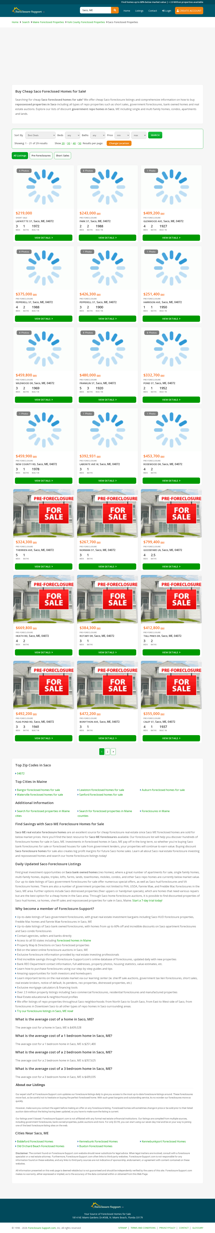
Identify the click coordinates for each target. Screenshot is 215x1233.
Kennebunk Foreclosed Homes (98, 1141)
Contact (152, 10)
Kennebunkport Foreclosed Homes (164, 1141)
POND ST (148, 383)
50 (79, 143)
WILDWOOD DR (24, 383)
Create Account (190, 10)
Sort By (18, 135)
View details (43, 237)
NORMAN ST (87, 550)
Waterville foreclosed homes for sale (40, 794)
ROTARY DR (86, 636)
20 (63, 143)
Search (155, 135)
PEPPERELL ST (23, 302)
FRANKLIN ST (87, 383)
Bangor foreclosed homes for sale (38, 790)
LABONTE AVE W (89, 464)
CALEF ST (148, 721)
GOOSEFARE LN (152, 550)
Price (110, 135)
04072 (21, 773)
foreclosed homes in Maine (74, 940)
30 (68, 143)
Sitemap (122, 1227)
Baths (85, 135)
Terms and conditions (143, 1227)
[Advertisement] (107, 59)
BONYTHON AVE (89, 721)
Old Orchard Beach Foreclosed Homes (40, 1146)
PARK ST (84, 221)
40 (74, 143)
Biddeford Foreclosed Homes (35, 1141)
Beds (60, 135)
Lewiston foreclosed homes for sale (101, 790)
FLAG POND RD (24, 721)
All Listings (20, 155)
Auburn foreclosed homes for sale (163, 790)
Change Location (119, 143)
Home (126, 10)
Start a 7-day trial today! (147, 900)
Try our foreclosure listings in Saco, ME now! (45, 1011)
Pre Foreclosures (41, 155)
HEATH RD (22, 636)
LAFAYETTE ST (24, 221)
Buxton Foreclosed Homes (95, 1146)
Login (167, 10)
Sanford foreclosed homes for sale (101, 794)
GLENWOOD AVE (152, 221)
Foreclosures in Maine (156, 811)
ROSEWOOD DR (152, 464)
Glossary (197, 1227)
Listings (139, 10)
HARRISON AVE (151, 302)
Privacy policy (167, 1227)
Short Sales (62, 155)
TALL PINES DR (151, 636)
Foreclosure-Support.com (42, 1227)
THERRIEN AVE (24, 550)
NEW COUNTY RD (26, 464)
